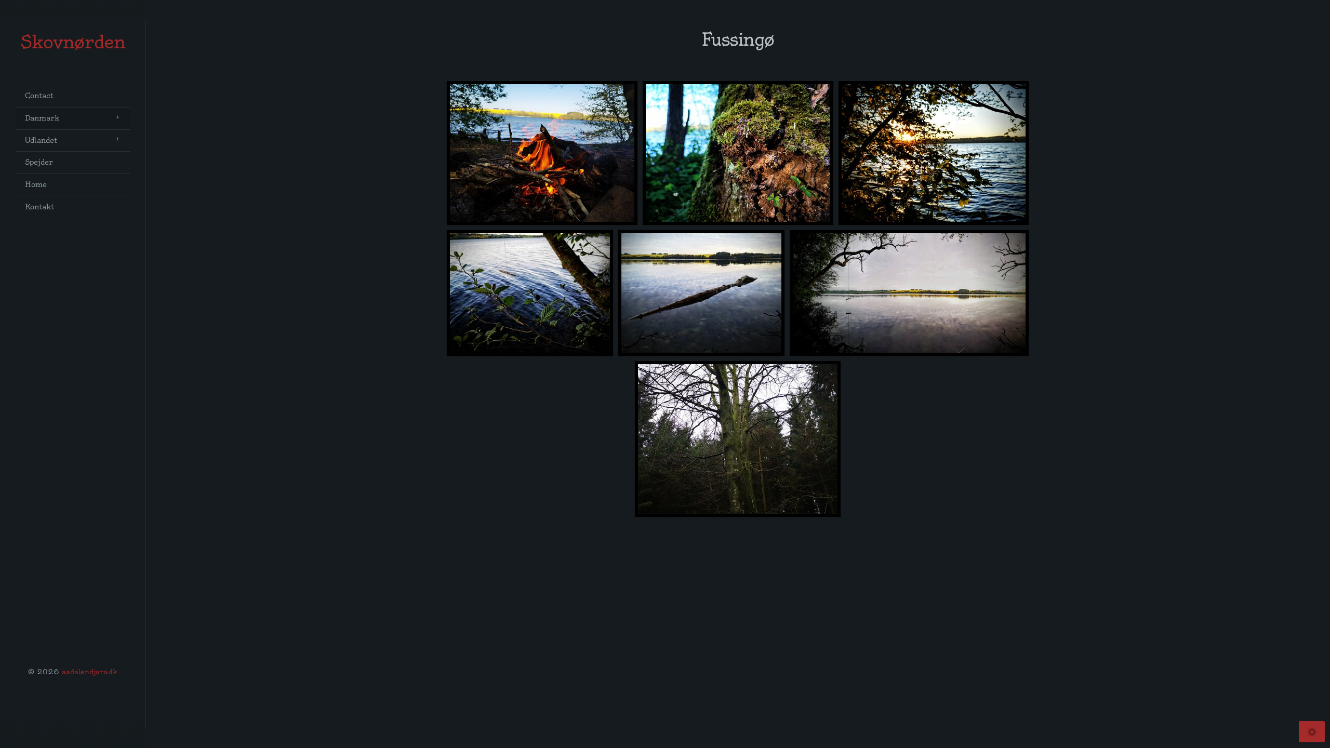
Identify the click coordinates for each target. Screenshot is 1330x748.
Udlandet (41, 140)
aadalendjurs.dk (89, 671)
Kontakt (39, 207)
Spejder (39, 162)
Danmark (42, 118)
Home (36, 184)
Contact (39, 95)
